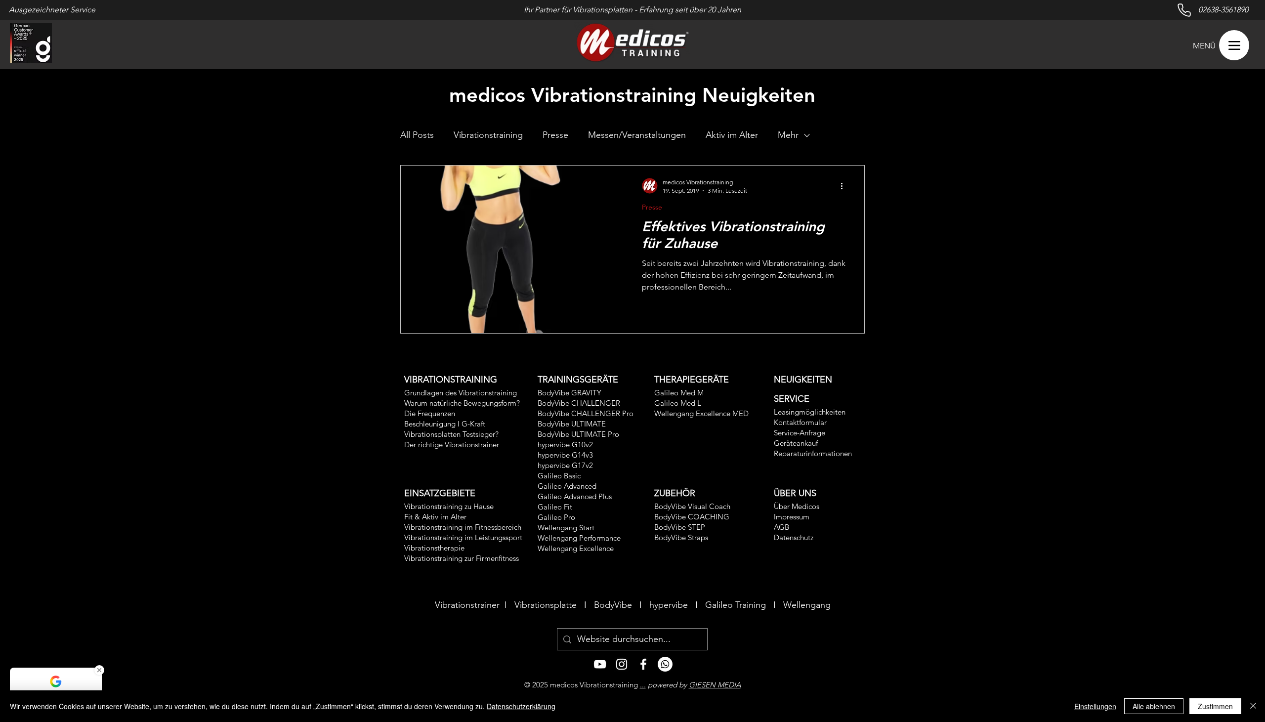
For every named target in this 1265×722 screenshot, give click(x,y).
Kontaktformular (800, 422)
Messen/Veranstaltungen (637, 134)
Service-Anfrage (799, 432)
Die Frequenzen (429, 413)
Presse (555, 134)
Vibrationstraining (488, 134)
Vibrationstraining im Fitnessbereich (462, 527)
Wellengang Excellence (576, 548)
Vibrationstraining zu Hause (449, 506)
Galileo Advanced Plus (575, 496)
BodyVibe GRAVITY (569, 392)
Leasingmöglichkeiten (809, 412)
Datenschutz (793, 537)
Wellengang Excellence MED (701, 413)
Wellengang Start (566, 527)
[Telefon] (665, 664)
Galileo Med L (677, 403)
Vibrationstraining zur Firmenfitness (461, 558)
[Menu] (1234, 45)
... (643, 684)
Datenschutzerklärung (521, 706)
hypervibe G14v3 (565, 455)
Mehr (788, 134)
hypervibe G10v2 (565, 444)
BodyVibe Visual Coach (692, 506)
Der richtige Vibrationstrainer (451, 444)
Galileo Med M (679, 392)
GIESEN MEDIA (715, 684)
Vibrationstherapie (434, 547)
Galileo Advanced (567, 486)
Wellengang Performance (579, 538)
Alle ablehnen (1154, 706)
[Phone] (1184, 10)
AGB (781, 527)
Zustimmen (1215, 706)
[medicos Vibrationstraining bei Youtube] (599, 664)
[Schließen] (1253, 706)
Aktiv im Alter (732, 134)
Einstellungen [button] (1095, 706)
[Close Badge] (99, 670)
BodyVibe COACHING (691, 516)
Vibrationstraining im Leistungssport (463, 537)
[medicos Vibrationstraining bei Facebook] (643, 664)
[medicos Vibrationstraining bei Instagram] (621, 664)
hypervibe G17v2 (565, 465)
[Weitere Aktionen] (845, 186)
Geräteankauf (796, 443)
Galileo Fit (555, 506)
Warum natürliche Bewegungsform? (462, 403)
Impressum (791, 516)
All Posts (417, 134)
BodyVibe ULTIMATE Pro (578, 434)
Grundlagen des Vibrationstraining (460, 392)
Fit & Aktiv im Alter (435, 516)
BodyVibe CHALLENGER (579, 403)
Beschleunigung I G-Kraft (444, 423)
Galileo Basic (559, 475)
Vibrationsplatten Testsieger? (451, 434)
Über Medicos (796, 506)
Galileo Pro (556, 517)
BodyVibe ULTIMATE (572, 423)
